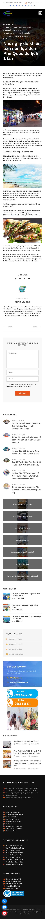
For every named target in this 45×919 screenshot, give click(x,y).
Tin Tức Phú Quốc (20, 30)
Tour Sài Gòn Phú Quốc (14, 857)
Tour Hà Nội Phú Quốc (13, 850)
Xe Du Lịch (9, 824)
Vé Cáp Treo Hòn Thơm (13, 826)
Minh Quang (11, 25)
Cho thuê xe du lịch (12, 819)
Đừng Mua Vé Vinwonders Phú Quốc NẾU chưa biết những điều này (26, 490)
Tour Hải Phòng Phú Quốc (14, 855)
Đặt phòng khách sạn (12, 812)
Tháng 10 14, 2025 (18, 484)
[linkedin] (19, 5)
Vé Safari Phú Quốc (12, 817)
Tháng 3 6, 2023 (21, 768)
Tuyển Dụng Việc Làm (13, 881)
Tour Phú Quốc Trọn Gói (14, 845)
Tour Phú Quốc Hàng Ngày (15, 848)
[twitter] (28, 5)
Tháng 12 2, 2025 (18, 420)
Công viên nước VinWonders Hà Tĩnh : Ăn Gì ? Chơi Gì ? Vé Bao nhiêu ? (26, 440)
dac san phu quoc (13, 33)
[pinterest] (22, 5)
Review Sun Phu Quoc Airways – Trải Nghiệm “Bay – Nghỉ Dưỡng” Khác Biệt (26, 426)
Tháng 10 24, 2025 (18, 434)
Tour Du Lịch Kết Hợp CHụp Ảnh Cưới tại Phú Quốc (22, 576)
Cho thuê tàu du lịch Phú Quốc (22, 504)
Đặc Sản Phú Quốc (14, 27)
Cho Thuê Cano (10, 831)
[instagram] (34, 5)
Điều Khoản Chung (11, 888)
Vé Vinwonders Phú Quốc (14, 814)
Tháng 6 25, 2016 (21, 743)
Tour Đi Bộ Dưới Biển (22, 564)
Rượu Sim (14, 215)
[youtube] (31, 5)
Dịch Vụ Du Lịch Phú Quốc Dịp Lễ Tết (22, 552)
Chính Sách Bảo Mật (12, 886)
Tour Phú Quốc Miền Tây (14, 852)
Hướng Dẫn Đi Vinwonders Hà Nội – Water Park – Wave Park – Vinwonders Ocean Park (26, 476)
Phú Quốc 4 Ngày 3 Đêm (14, 862)
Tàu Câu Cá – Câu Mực (13, 828)
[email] (10, 5)
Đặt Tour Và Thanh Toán (13, 884)
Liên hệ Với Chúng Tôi (13, 879)
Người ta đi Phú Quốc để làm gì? (26, 741)
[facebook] (13, 5)
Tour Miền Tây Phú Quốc (14, 864)
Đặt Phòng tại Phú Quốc (22, 528)
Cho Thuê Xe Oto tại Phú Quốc (22, 516)
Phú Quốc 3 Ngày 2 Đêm (14, 859)
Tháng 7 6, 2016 (21, 756)
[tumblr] (25, 5)
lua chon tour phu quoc (18, 36)
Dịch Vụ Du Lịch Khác (22, 540)
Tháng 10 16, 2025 (18, 448)
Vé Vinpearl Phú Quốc (13, 821)
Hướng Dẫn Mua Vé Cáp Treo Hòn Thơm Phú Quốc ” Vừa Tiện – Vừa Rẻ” (27, 763)
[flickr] (16, 5)
